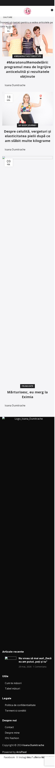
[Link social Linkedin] (40, 83)
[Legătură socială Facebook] (18, 3)
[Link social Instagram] (26, 3)
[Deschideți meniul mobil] (3, 11)
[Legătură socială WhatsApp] (36, 3)
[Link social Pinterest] (33, 3)
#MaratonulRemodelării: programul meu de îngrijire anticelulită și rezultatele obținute (27, 69)
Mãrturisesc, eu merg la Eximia (27, 394)
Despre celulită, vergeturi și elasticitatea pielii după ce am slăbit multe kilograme (27, 136)
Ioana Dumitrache (15, 85)
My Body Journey (27, 125)
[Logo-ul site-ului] (27, 11)
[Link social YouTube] (29, 3)
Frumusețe (27, 386)
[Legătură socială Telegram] (48, 83)
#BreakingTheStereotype (27, 56)
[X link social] (22, 3)
